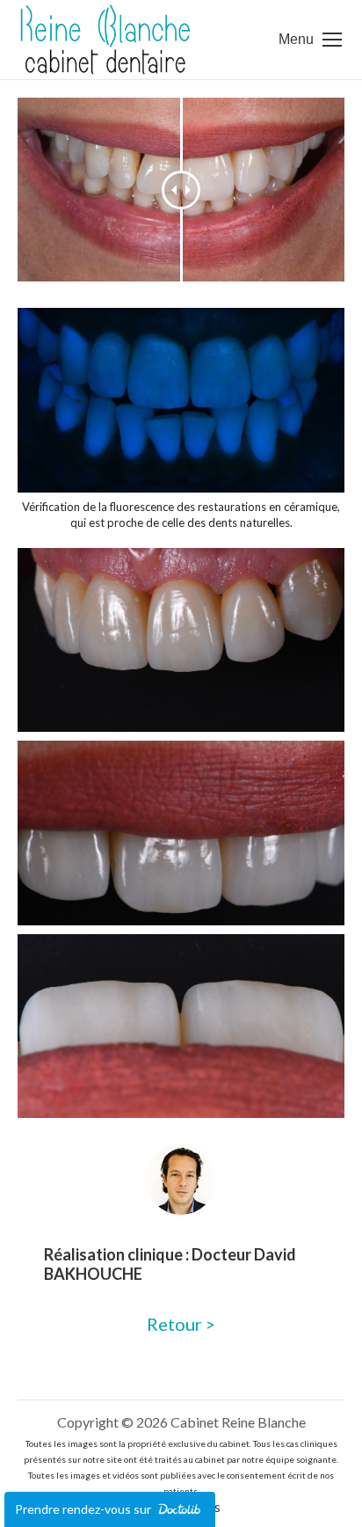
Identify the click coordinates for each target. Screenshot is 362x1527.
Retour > (181, 1323)
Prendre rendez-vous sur (84, 1508)
